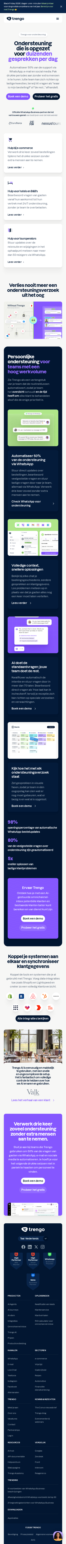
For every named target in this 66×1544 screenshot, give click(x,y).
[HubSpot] (44, 996)
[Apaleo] (16, 1008)
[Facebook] (23, 1247)
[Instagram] (43, 1247)
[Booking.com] (21, 996)
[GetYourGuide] (50, 1008)
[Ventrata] (27, 1008)
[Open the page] (33, 6)
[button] (58, 19)
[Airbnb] (33, 996)
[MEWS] (56, 996)
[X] (36, 1247)
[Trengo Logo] (33, 1229)
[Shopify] (10, 996)
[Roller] (39, 1008)
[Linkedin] (30, 1247)
